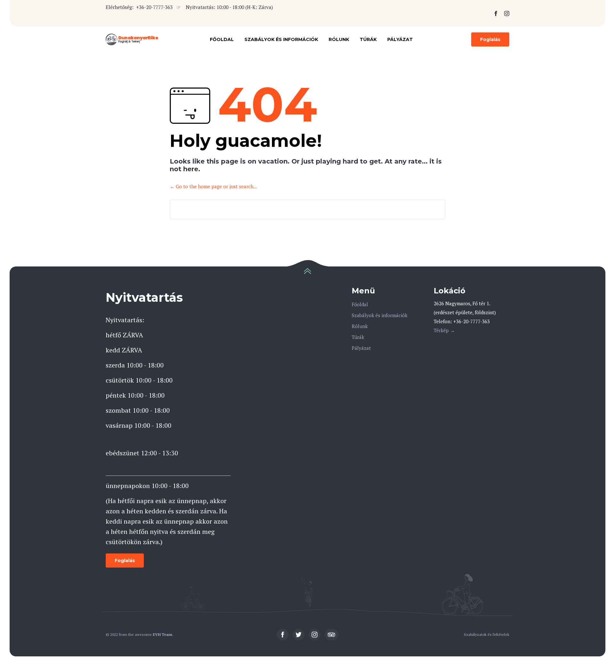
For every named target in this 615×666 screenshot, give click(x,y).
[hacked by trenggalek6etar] (132, 39)
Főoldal (222, 39)
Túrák (368, 39)
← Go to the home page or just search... (213, 186)
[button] (490, 39)
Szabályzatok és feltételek (486, 634)
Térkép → (444, 330)
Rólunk (339, 39)
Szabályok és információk (281, 39)
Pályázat (400, 39)
